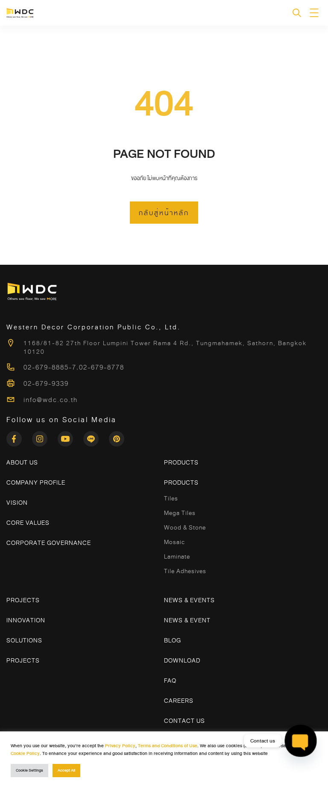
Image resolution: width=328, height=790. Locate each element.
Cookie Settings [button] (29, 770)
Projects (23, 600)
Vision (17, 502)
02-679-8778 (101, 367)
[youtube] (70, 436)
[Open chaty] (300, 741)
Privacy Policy (120, 745)
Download (182, 660)
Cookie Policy (25, 753)
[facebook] (19, 436)
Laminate (177, 556)
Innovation (25, 620)
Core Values (28, 522)
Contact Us (184, 720)
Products (181, 462)
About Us (22, 462)
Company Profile (35, 482)
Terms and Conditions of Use (167, 745)
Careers (178, 700)
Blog (172, 640)
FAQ (170, 680)
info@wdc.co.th (50, 400)
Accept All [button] (66, 770)
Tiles (171, 498)
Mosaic (174, 542)
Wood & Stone (185, 527)
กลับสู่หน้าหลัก (164, 213)
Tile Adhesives (185, 571)
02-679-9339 (46, 383)
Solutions (24, 640)
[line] (96, 436)
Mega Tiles (180, 513)
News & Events (189, 600)
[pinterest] (116, 436)
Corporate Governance (48, 542)
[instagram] (45, 436)
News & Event (187, 620)
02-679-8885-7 (49, 367)
